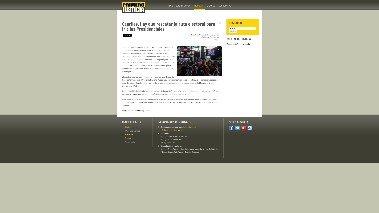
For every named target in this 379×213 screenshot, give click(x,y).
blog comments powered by (136, 111)
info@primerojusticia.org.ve (172, 130)
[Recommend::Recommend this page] (220, 23)
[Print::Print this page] (217, 23)
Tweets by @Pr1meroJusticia (238, 44)
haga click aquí (189, 127)
